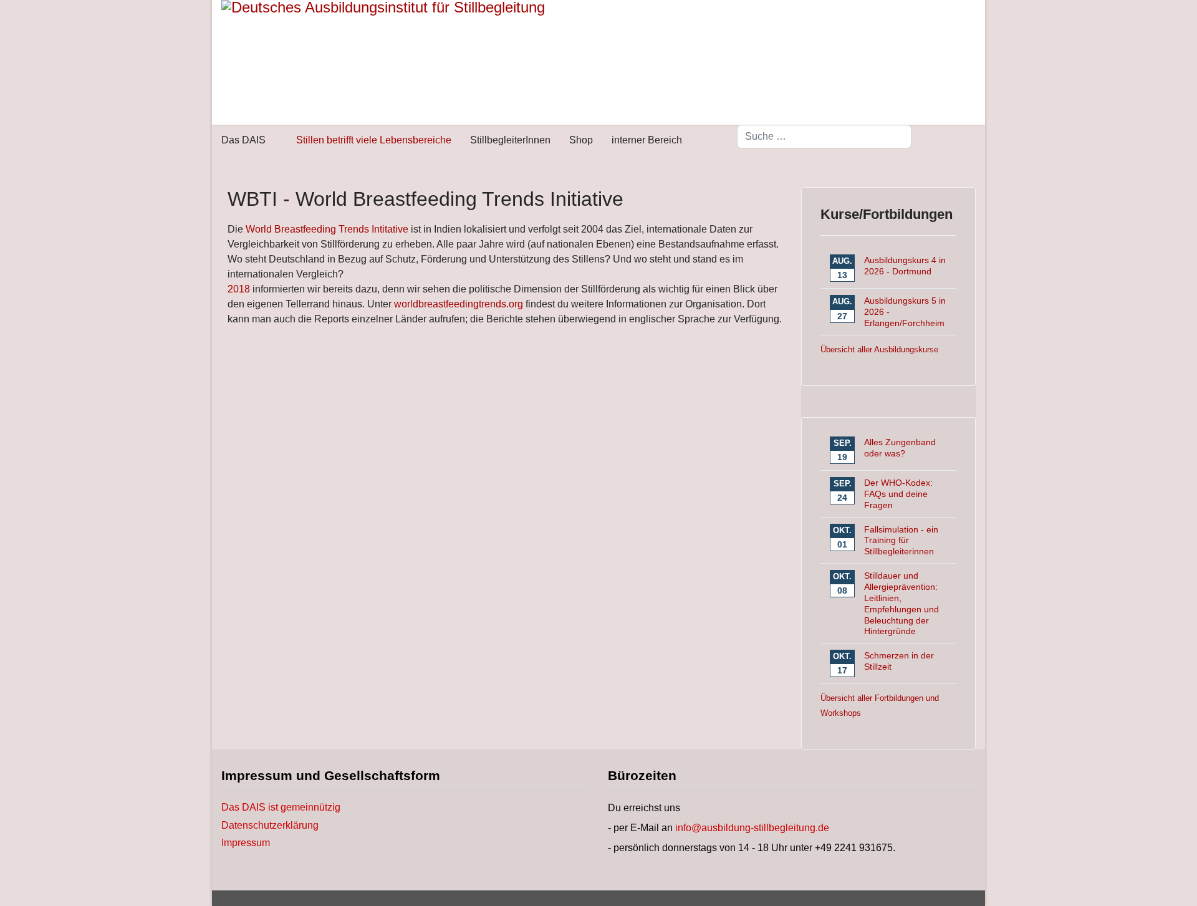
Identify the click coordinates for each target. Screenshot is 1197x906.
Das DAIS (243, 140)
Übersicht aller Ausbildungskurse (879, 349)
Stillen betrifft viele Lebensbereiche (373, 140)
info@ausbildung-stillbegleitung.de (752, 827)
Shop (581, 140)
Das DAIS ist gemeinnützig (280, 807)
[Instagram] (972, 142)
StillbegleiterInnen (510, 140)
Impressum (245, 843)
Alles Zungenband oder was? (900, 447)
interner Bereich (647, 140)
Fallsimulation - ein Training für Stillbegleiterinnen (901, 540)
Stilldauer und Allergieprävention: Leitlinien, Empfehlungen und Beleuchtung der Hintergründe (901, 603)
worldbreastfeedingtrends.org (458, 304)
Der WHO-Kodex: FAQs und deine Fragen (898, 494)
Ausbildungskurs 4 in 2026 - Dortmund (905, 265)
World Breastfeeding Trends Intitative (327, 229)
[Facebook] (952, 142)
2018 (239, 289)
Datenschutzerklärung (270, 825)
